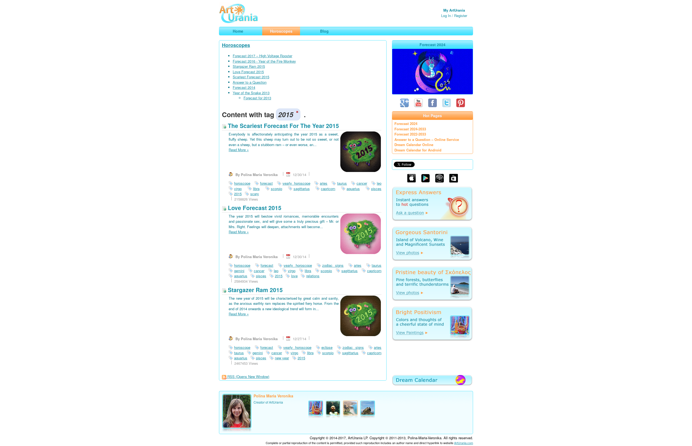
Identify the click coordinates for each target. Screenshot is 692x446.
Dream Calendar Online (413, 144)
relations (313, 275)
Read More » (239, 149)
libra (256, 188)
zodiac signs (333, 265)
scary (254, 193)
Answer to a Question (250, 82)
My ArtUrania (454, 10)
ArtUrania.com (463, 443)
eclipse (326, 347)
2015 (238, 193)
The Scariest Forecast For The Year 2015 (282, 125)
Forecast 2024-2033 (410, 128)
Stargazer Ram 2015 (249, 66)
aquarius (353, 188)
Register (460, 15)
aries (323, 183)
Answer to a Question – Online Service (426, 139)
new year (282, 357)
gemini (239, 270)
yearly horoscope (296, 183)
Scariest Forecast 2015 (251, 76)
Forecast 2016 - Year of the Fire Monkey (264, 61)
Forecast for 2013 (257, 97)
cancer (362, 183)
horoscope (242, 183)
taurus (342, 183)
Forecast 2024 (405, 123)
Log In (446, 15)
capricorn (328, 188)
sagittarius (302, 188)
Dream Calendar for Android (417, 150)
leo (379, 183)
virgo (238, 188)
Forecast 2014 (244, 87)
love (294, 275)
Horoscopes (236, 45)
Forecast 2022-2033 (410, 134)
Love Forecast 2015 (248, 71)
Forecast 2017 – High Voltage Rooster (262, 55)
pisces (376, 188)
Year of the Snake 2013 (251, 92)
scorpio (276, 188)
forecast (266, 183)
